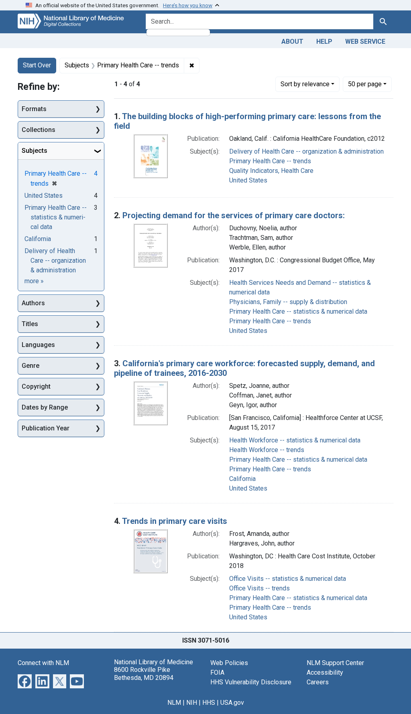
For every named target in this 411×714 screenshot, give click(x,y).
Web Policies (229, 663)
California (242, 479)
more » (34, 281)
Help (324, 41)
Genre (30, 365)
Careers (318, 682)
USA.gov (232, 702)
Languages (38, 345)
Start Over (37, 65)
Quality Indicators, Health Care (271, 170)
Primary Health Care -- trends (270, 161)
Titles (30, 324)
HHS (208, 702)
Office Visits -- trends (259, 588)
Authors (33, 303)
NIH (191, 702)
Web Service (365, 41)
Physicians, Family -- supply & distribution (288, 302)
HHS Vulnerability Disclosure (250, 682)
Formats (34, 109)
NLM (174, 702)
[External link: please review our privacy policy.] (25, 681)
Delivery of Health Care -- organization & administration (306, 151)
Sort (305, 84)
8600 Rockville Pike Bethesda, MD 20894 (143, 673)
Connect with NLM (43, 663)
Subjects (34, 150)
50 (365, 84)
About (292, 41)
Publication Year (45, 428)
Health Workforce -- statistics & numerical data (294, 440)
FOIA (217, 672)
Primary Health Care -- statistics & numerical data (298, 311)
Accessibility (325, 672)
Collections (38, 130)
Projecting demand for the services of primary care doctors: (233, 215)
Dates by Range (45, 407)
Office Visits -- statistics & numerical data (287, 578)
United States (248, 180)
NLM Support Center (335, 663)
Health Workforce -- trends (266, 450)
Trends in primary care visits (174, 521)
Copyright (36, 386)
